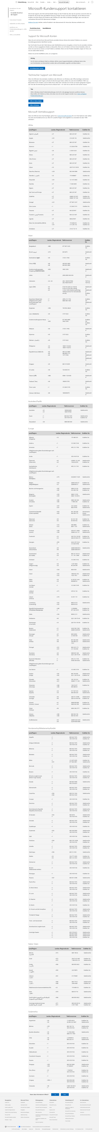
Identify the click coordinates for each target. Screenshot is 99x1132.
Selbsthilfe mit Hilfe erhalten (17, 23)
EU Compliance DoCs (79, 1129)
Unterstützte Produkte (15, 20)
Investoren (82, 1112)
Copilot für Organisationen (10, 1109)
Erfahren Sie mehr (33, 22)
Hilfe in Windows (34, 105)
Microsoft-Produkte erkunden (10, 1117)
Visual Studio (67, 1121)
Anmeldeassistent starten (36, 68)
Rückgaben (23, 1109)
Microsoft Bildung (39, 1102)
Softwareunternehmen (69, 1118)
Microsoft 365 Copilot (54, 1114)
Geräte (48, 2)
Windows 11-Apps (8, 1119)
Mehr (54, 2)
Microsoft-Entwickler (69, 1102)
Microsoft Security (53, 1104)
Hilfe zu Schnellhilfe (15, 34)
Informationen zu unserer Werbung (66, 1129)
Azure (51, 1107)
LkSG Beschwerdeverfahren (85, 1114)
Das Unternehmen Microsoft (85, 1104)
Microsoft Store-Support (25, 1107)
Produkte (42, 2)
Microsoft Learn (68, 1104)
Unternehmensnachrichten (85, 1107)
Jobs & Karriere (83, 1102)
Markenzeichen (55, 1129)
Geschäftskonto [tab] (47, 28)
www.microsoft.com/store (65, 116)
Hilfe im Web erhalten (36, 101)
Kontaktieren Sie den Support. (15, 9)
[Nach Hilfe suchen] (88, 2)
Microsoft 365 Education (40, 1109)
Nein (64, 1094)
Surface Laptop (8, 1104)
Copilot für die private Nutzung (11, 1112)
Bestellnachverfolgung (25, 1112)
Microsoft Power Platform (70, 1116)
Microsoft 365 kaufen (64, 2)
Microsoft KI (52, 1102)
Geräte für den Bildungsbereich (41, 1104)
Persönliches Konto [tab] (35, 28)
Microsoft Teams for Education (41, 1107)
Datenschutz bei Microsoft (85, 1109)
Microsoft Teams (53, 1117)
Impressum (31, 1129)
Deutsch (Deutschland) (11, 1126)
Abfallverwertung (24, 1114)
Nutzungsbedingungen (46, 1129)
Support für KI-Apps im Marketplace (69, 1108)
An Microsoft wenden (16, 1129)
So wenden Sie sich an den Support (17, 13)
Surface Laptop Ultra (9, 1107)
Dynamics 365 (52, 1109)
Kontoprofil (23, 1102)
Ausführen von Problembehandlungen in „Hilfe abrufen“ (18, 29)
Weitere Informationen (25, 1117)
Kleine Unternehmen (53, 1119)
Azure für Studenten (39, 1122)
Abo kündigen (24, 1129)
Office (37, 2)
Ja (55, 1094)
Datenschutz (37, 1129)
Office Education (39, 1112)
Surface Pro (7, 1102)
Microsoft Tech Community (70, 1111)
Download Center (24, 1104)
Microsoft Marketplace (69, 1113)
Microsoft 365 (31, 2)
